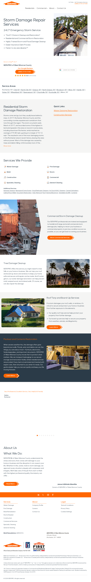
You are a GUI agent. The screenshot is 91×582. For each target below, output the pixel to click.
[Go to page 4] (43, 435)
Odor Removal (37, 193)
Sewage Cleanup (9, 190)
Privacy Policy (65, 508)
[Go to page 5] (46, 435)
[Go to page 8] (52, 435)
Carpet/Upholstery (72, 190)
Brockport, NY (62, 90)
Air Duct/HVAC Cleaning (57, 190)
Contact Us (61, 8)
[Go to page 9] (54, 435)
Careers (35, 508)
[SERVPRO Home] (12, 3)
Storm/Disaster (9, 515)
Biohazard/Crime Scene (23, 190)
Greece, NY (37, 90)
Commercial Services (10, 521)
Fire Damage (8, 508)
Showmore (7, 146)
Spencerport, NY (29, 92)
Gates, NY (6, 92)
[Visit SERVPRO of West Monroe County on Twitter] (43, 495)
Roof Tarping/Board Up (50, 193)
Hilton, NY (71, 90)
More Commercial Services (60, 238)
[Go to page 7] (50, 435)
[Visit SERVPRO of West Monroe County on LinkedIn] (38, 495)
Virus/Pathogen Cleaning (40, 190)
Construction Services (63, 115)
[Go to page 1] (37, 435)
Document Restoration (24, 193)
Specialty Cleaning (10, 524)
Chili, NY (17, 90)
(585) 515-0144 (81, 4)
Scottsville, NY (54, 92)
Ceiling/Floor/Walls (10, 193)
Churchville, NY (42, 92)
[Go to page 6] (48, 435)
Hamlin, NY (81, 90)
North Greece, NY (48, 90)
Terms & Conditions (67, 505)
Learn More (53, 327)
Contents (74, 193)
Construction (8, 518)
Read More (10, 484)
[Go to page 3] (41, 435)
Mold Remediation (10, 511)
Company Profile (37, 505)
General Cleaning (9, 528)
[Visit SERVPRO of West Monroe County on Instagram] (48, 494)
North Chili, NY (26, 90)
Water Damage (9, 505)
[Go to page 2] (39, 435)
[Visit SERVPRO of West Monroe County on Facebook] (52, 495)
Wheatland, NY (16, 92)
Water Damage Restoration (66, 110)
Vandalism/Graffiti (64, 193)
